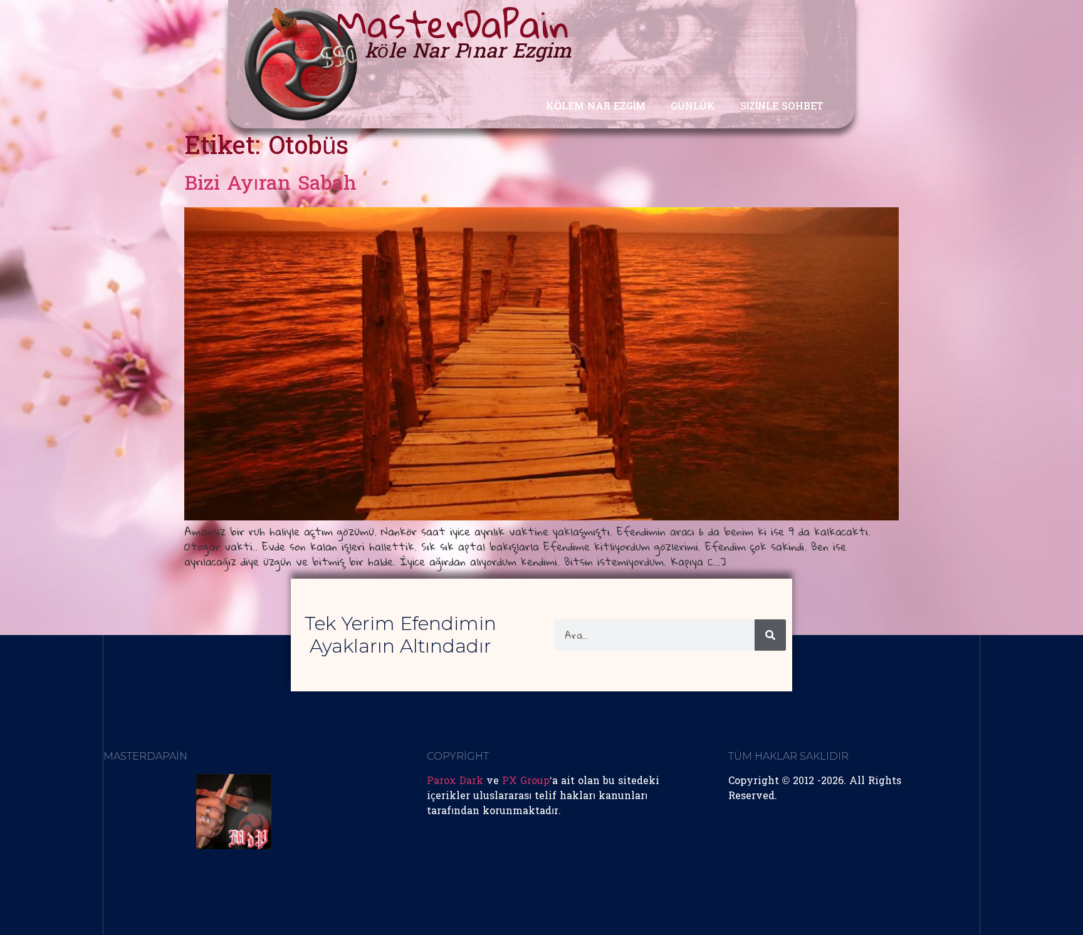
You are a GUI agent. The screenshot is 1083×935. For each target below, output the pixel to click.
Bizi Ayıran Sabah (270, 185)
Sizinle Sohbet (782, 107)
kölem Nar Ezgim (596, 107)
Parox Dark (455, 781)
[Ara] (770, 635)
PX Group (526, 781)
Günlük (693, 107)
